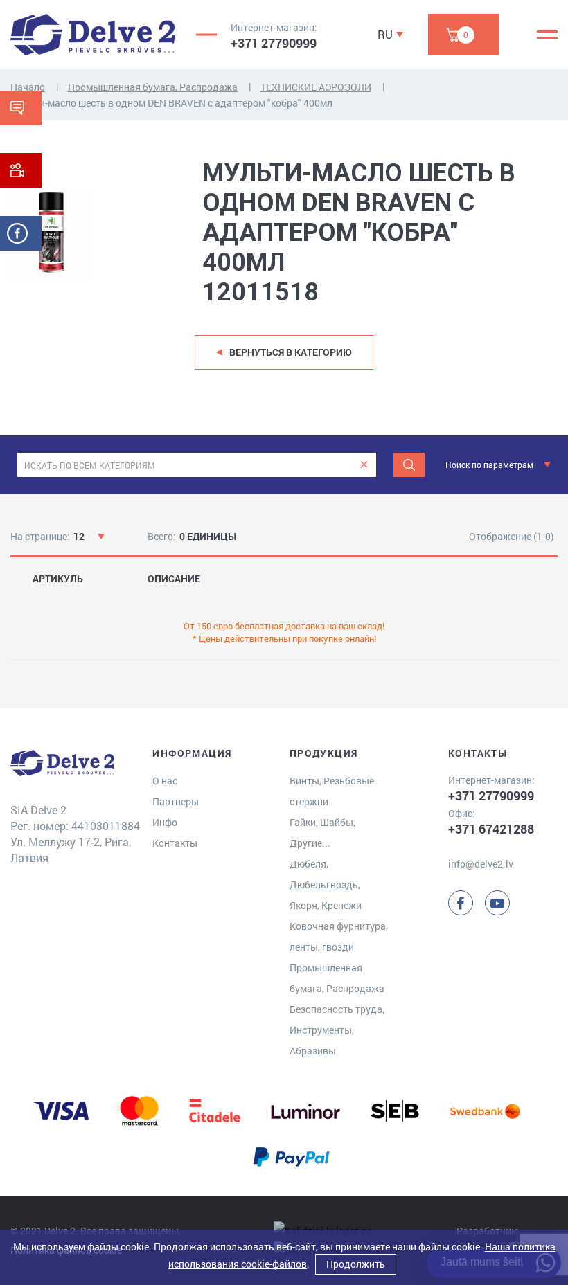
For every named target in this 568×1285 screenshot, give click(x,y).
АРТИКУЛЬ (58, 579)
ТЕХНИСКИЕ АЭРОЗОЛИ (315, 86)
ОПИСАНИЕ (174, 579)
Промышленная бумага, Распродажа (153, 86)
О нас (164, 780)
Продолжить (355, 1263)
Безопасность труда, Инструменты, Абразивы (337, 1030)
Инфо (164, 822)
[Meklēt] (409, 465)
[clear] (364, 465)
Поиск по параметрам (489, 464)
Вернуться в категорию (290, 352)
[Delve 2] (92, 34)
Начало (27, 86)
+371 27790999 (274, 43)
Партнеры (175, 801)
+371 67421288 (491, 828)
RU (385, 34)
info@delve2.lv (480, 863)
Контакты (174, 843)
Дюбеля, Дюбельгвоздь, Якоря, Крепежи (326, 884)
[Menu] (547, 34)
